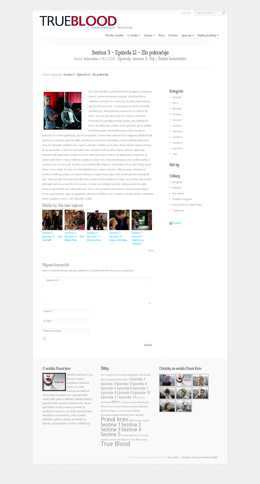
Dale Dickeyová (108, 379)
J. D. (122, 402)
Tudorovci (178, 210)
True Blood (115, 443)
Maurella (118, 415)
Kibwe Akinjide (140, 406)
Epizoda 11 (109, 397)
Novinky (176, 108)
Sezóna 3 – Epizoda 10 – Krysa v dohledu (118, 236)
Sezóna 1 (177, 120)
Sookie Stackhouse (131, 435)
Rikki (131, 420)
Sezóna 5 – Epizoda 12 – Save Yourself (52, 236)
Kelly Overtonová (123, 406)
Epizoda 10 (141, 393)
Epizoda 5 (108, 388)
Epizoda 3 (123, 384)
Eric (139, 397)
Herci (161, 35)
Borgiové (177, 182)
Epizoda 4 (139, 384)
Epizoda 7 (140, 388)
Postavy (173, 35)
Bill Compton (107, 375)
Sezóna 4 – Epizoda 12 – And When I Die (74, 236)
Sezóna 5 (177, 142)
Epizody (188, 35)
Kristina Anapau (109, 411)
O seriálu (133, 35)
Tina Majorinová (139, 439)
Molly (126, 415)
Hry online (178, 193)
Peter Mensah (137, 415)
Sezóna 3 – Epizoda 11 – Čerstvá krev (94, 236)
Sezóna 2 (177, 125)
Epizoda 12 (127, 397)
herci (115, 402)
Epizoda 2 (108, 384)
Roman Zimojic (141, 420)
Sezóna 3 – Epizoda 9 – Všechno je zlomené (138, 238)
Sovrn (151, 250)
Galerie (149, 35)
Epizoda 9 (124, 393)
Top (152, 58)
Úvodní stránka (114, 35)
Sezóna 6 (177, 148)
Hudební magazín (182, 199)
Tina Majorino (123, 439)
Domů (45, 74)
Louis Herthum (124, 411)
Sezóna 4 (177, 137)
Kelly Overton (108, 406)
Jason (127, 402)
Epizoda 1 (137, 379)
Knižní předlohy (208, 35)
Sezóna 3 (140, 58)
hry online (173, 457)
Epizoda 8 (108, 393)
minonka (91, 58)
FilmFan (176, 187)
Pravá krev (114, 419)
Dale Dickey (145, 375)
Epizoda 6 (124, 388)
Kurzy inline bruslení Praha (187, 204)
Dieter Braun (122, 379)
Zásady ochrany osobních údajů (199, 457)
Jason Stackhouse (140, 402)
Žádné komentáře (172, 58)
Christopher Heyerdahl (126, 375)
